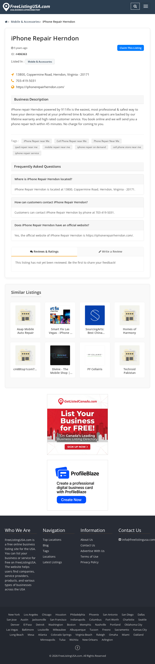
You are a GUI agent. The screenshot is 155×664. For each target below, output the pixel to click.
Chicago (46, 614)
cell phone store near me (127, 147)
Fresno (106, 629)
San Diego (128, 614)
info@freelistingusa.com (138, 540)
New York (14, 614)
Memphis (85, 624)
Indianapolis (77, 619)
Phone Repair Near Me (106, 141)
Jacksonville (39, 619)
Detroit (40, 624)
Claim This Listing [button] (130, 48)
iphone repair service (27, 153)
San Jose (12, 619)
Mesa (31, 634)
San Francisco (58, 619)
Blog (46, 545)
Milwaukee (59, 629)
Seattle (142, 619)
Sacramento (122, 629)
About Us (87, 540)
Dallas (141, 614)
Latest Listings (52, 562)
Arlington (107, 639)
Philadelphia (77, 614)
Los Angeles (31, 614)
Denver (15, 624)
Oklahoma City (133, 624)
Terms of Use (89, 556)
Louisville (43, 629)
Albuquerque (78, 629)
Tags (46, 551)
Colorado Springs (61, 634)
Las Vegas (12, 629)
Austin (24, 619)
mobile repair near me (57, 147)
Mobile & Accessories (25, 22)
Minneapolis (47, 639)
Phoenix (94, 614)
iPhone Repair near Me (36, 141)
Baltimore (28, 629)
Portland (115, 624)
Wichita (73, 639)
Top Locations (52, 540)
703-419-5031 (26, 81)
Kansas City (140, 629)
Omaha (113, 634)
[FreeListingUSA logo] (26, 7)
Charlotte (128, 619)
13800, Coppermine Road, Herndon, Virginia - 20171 (52, 74)
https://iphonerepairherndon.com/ (40, 87)
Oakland (138, 634)
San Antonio (110, 614)
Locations (49, 556)
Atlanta (42, 634)
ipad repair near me (26, 147)
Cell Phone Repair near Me (72, 141)
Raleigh (100, 634)
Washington (55, 624)
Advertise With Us (93, 551)
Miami (125, 634)
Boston (71, 624)
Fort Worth (112, 619)
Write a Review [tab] (111, 251)
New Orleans (90, 639)
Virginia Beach (83, 634)
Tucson (94, 629)
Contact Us (88, 545)
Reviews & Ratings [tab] (46, 251)
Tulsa (62, 639)
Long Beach (17, 634)
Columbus (95, 619)
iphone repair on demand (91, 147)
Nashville (100, 624)
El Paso (27, 624)
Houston (61, 614)
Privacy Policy (89, 562)
